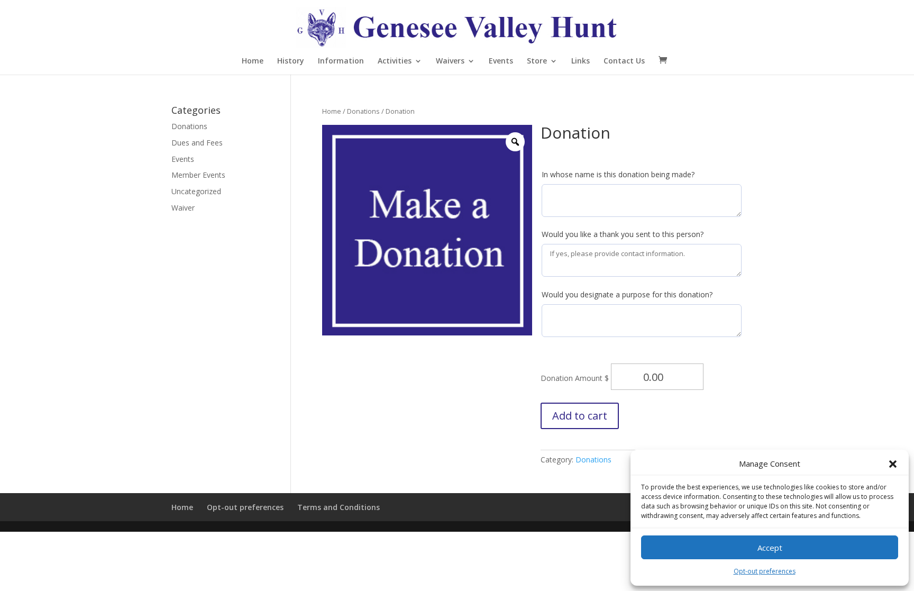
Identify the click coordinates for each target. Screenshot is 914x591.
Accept (769, 547)
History (290, 61)
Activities (395, 61)
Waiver (183, 208)
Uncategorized (196, 191)
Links (580, 61)
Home (252, 61)
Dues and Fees (197, 143)
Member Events (198, 175)
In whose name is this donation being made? (618, 174)
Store (537, 61)
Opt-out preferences (765, 571)
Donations (363, 111)
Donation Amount (573, 378)
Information (341, 61)
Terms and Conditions (338, 507)
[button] (893, 464)
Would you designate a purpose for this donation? (627, 294)
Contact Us (624, 61)
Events (501, 61)
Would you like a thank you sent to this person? (622, 234)
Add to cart (579, 415)
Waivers (450, 61)
